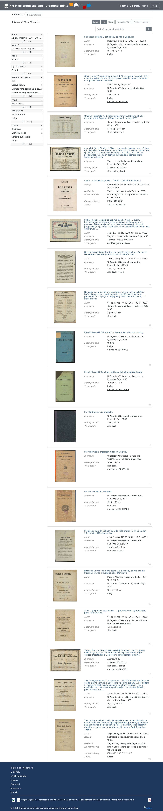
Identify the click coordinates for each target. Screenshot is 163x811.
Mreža (110, 22)
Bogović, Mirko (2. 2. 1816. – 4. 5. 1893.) (126, 41)
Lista (104, 22)
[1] (30, 41)
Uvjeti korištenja (18, 776)
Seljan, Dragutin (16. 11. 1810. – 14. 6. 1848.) (127, 733)
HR (153, 6)
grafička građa (114, 243)
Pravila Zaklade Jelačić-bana (98, 492)
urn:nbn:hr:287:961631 (117, 669)
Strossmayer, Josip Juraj (119, 84)
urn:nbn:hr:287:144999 (118, 389)
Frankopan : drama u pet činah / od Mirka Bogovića (109, 37)
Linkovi (14, 780)
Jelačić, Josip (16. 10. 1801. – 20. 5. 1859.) (127, 233)
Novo (145, 5)
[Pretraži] (149, 29)
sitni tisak (112, 132)
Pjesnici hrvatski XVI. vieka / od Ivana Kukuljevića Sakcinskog (113, 332)
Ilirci (109, 194)
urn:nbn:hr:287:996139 (118, 509)
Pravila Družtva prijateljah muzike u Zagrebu (105, 452)
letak (121, 132)
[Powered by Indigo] (147, 808)
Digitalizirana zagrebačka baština (130, 194)
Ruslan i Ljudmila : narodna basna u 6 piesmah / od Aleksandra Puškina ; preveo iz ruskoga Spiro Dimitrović (114, 572)
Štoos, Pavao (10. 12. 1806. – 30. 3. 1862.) (127, 303)
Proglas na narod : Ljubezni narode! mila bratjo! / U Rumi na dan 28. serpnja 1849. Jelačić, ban (115, 532)
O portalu (135, 5)
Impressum (16, 788)
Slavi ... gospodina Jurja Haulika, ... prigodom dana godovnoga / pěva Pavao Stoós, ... (115, 611)
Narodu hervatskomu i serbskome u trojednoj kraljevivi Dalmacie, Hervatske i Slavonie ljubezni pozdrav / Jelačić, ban (115, 253)
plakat (122, 171)
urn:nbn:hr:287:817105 (117, 349)
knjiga (110, 54)
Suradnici (15, 784)
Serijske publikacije (116, 204)
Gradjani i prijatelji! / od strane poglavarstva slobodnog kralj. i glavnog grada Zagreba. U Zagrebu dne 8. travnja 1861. (114, 117)
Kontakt (14, 792)
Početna (123, 5)
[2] (30, 122)
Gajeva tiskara (35, 15)
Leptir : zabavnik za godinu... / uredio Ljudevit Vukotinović (112, 181)
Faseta (96, 22)
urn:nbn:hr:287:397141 (117, 101)
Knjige (110, 756)
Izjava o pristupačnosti (22, 767)
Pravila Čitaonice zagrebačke (98, 412)
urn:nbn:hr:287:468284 (118, 469)
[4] (30, 96)
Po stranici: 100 (123, 22)
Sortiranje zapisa (141, 22)
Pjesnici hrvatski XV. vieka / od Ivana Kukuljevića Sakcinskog (113, 372)
